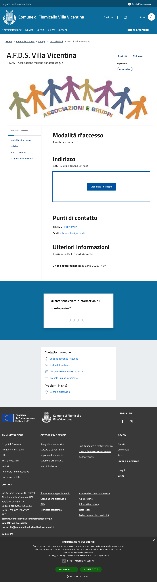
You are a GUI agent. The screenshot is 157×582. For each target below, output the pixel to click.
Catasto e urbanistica (51, 460)
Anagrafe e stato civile (52, 444)
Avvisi (121, 455)
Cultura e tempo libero (52, 449)
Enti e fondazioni (10, 460)
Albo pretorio (86, 499)
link (107, 555)
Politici (5, 466)
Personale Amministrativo (15, 471)
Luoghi (41, 41)
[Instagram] (124, 17)
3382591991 (70, 227)
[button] (78, 576)
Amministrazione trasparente (94, 493)
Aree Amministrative (13, 449)
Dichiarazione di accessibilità (94, 515)
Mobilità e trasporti (50, 466)
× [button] (153, 540)
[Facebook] (116, 17)
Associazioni (56, 41)
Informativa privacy (89, 504)
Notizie (121, 444)
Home (9, 41)
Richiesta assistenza (51, 510)
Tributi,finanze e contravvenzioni (96, 446)
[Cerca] (151, 17)
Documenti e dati (11, 477)
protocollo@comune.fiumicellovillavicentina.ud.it (28, 527)
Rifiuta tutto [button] (91, 569)
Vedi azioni (138, 56)
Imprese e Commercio (51, 455)
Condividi (122, 56)
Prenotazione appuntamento (55, 493)
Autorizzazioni (86, 457)
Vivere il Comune (25, 41)
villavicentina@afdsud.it (73, 233)
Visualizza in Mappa (101, 186)
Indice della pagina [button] (19, 130)
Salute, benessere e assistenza (95, 451)
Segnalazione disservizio (53, 499)
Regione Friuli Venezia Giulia (16, 4)
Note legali (84, 510)
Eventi (121, 475)
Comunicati (124, 449)
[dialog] (78, 559)
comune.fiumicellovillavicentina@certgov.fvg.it (27, 518)
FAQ (42, 504)
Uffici (4, 455)
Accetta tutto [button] (66, 569)
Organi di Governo (11, 444)
